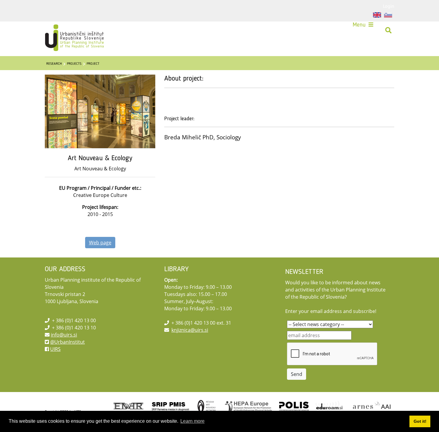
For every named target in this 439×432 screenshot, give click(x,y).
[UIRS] (62, 30)
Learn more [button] (192, 421)
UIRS (55, 349)
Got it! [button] (420, 421)
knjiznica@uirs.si (189, 330)
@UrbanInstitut (67, 342)
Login (388, 6)
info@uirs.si (64, 334)
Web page (100, 242)
